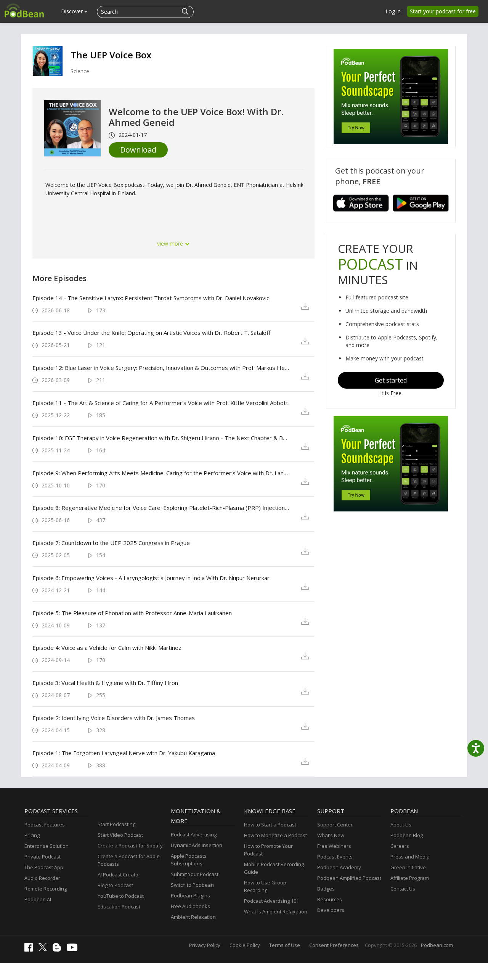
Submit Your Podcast (194, 874)
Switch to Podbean (192, 884)
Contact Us (402, 888)
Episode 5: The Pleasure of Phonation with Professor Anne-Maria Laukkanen (132, 612)
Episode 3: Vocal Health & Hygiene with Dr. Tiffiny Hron (105, 682)
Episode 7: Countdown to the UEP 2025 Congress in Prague (111, 542)
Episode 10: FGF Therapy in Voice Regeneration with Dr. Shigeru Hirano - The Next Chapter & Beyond (160, 437)
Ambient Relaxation (193, 916)
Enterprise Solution (46, 845)
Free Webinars (334, 845)
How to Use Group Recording (265, 886)
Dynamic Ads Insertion (196, 845)
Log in (393, 11)
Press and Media (410, 856)
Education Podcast (119, 906)
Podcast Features (44, 824)
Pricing (32, 835)
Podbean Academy (339, 867)
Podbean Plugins (190, 895)
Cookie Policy (245, 945)
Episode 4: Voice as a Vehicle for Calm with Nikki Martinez (106, 647)
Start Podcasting (116, 824)
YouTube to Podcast (121, 895)
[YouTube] (74, 949)
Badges (326, 888)
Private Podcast (42, 856)
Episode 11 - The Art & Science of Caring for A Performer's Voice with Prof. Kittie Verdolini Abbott (160, 402)
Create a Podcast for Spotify (130, 845)
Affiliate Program (409, 878)
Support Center (335, 824)
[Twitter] (45, 949)
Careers (399, 845)
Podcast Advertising (194, 834)
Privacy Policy (204, 945)
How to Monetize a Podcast (275, 835)
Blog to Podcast (115, 885)
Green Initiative (408, 867)
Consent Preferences (334, 945)
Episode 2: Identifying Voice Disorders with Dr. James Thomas (113, 717)
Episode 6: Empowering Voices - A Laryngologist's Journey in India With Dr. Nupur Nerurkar (151, 577)
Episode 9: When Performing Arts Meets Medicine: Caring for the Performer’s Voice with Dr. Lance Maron (160, 472)
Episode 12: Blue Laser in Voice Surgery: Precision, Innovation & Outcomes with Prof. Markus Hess (160, 367)
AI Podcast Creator (119, 874)
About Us (400, 824)
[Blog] (59, 950)
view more (171, 243)
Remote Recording (45, 888)
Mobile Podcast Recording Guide (274, 868)
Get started (391, 380)
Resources (329, 899)
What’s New (330, 835)
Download (138, 150)
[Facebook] (30, 950)
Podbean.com (437, 945)
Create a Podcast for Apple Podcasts (129, 860)
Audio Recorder (42, 878)
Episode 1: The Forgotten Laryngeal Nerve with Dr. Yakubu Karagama (123, 752)
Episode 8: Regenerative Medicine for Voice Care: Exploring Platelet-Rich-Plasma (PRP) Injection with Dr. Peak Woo (160, 507)
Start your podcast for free (443, 11)
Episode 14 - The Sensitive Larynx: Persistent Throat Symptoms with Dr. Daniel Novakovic (150, 297)
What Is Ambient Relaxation (275, 911)
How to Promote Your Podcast (268, 849)
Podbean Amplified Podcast (349, 878)
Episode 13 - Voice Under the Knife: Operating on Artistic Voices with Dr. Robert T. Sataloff (151, 332)
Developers (330, 910)
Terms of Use (284, 945)
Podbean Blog (406, 835)
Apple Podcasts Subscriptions (189, 859)
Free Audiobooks (190, 906)
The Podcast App (43, 867)
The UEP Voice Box (111, 54)
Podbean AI (37, 899)
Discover (72, 11)
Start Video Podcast (120, 834)
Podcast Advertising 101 (271, 900)
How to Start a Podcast (270, 824)
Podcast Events (335, 856)
